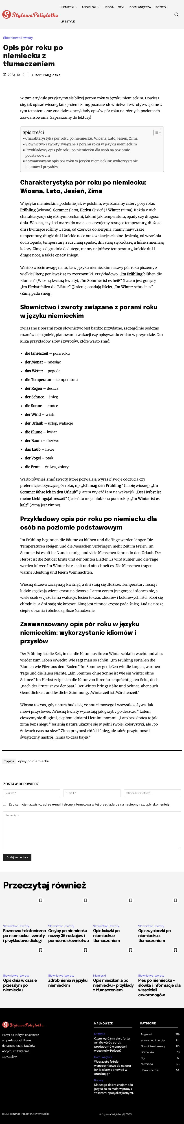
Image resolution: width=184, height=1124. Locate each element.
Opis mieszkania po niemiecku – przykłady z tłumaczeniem (113, 985)
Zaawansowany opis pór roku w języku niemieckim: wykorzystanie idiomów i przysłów (81, 164)
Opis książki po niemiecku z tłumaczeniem (106, 936)
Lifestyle (99, 1033)
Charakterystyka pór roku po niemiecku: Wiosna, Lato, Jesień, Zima (81, 138)
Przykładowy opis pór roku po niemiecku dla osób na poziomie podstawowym (77, 153)
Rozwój (98, 1080)
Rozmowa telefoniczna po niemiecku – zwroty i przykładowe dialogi (24, 936)
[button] (176, 14)
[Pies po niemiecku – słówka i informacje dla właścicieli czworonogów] (159, 957)
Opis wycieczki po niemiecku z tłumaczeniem (154, 936)
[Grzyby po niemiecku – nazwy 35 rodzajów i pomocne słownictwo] (69, 908)
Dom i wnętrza (103, 1057)
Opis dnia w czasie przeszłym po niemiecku (20, 985)
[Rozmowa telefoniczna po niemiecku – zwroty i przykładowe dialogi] (24, 908)
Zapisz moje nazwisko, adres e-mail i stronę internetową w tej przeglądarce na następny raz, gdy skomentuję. (89, 804)
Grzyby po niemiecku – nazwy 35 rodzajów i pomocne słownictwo (69, 936)
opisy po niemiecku (33, 761)
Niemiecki (99, 975)
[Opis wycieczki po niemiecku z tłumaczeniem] (159, 908)
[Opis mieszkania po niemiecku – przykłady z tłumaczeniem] (114, 957)
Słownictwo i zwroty (18, 38)
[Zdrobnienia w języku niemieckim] (69, 957)
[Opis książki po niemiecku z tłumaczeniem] (114, 908)
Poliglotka (52, 75)
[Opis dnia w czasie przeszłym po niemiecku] (24, 957)
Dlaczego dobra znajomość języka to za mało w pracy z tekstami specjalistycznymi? (114, 1089)
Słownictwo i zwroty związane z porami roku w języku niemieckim (81, 144)
